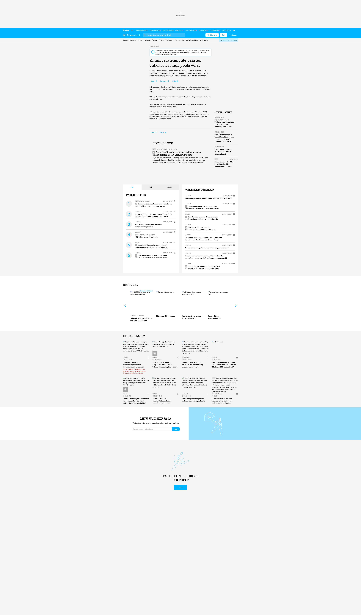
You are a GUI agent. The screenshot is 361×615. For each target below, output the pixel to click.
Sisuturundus (179, 40)
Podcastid (147, 40)
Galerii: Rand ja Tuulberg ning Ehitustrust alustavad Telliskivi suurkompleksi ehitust (165, 364)
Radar (206, 40)
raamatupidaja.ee (215, 30)
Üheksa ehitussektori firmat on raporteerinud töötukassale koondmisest (133, 364)
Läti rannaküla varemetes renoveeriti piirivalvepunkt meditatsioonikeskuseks (222, 401)
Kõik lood (133, 40)
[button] (151, 429)
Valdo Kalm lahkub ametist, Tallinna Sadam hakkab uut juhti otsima (161, 401)
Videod (162, 40)
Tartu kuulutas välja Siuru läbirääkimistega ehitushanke (207, 248)
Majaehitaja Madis (192, 40)
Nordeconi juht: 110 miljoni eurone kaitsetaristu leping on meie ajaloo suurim (192, 364)
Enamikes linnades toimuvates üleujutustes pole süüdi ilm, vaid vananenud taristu (176, 153)
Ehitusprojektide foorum (165, 316)
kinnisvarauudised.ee (142, 30)
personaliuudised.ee (191, 30)
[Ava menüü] (132, 30)
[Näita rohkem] (234, 30)
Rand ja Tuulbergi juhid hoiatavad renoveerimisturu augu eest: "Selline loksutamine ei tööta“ (136, 401)
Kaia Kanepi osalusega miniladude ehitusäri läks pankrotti (223, 151)
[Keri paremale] (236, 306)
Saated (137, 242)
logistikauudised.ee (168, 30)
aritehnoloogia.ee (203, 30)
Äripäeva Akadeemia (137, 315)
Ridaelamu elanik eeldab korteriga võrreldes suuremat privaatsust (224, 164)
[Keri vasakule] (125, 306)
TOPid (140, 40)
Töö (201, 40)
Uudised (138, 211)
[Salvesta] (175, 201)
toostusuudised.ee (155, 30)
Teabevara (169, 40)
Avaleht (125, 40)
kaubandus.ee (179, 30)
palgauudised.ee (226, 30)
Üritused (155, 40)
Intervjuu (185, 357)
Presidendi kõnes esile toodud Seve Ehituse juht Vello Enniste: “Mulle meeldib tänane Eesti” (224, 364)
